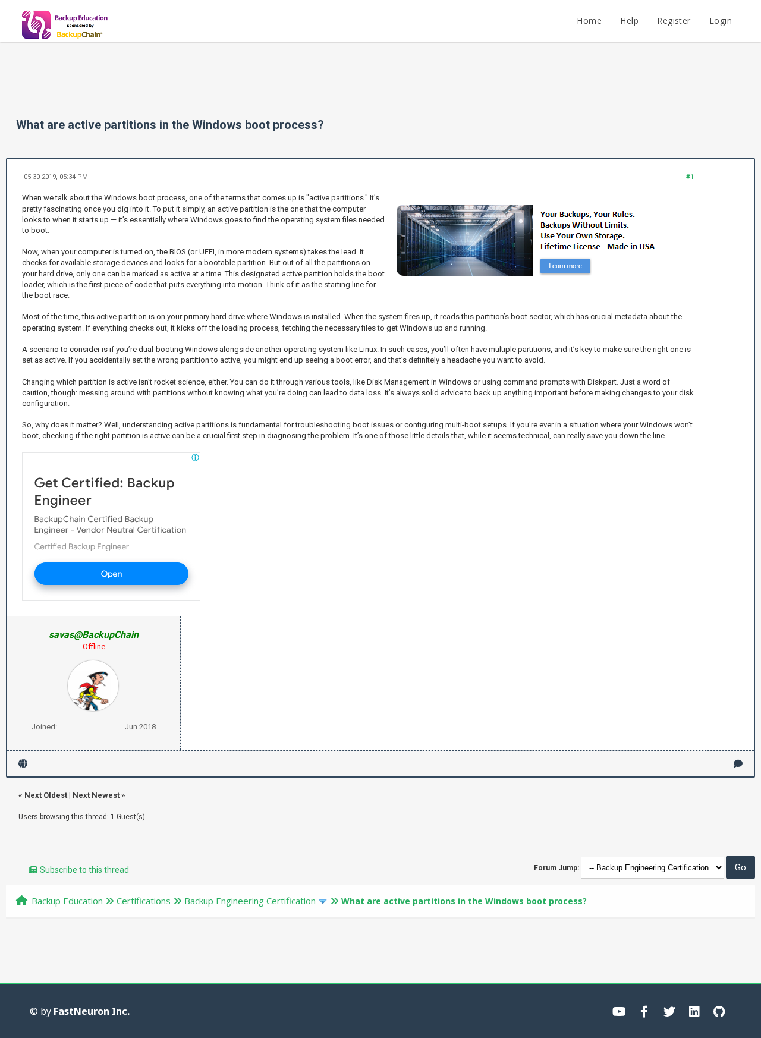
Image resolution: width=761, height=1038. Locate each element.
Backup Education (67, 901)
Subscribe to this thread (84, 870)
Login (720, 20)
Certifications (144, 901)
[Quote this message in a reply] (738, 763)
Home (589, 20)
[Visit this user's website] (23, 763)
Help (629, 20)
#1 (690, 177)
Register (673, 20)
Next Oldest (45, 795)
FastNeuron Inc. (92, 1011)
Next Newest (96, 795)
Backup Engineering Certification (250, 901)
